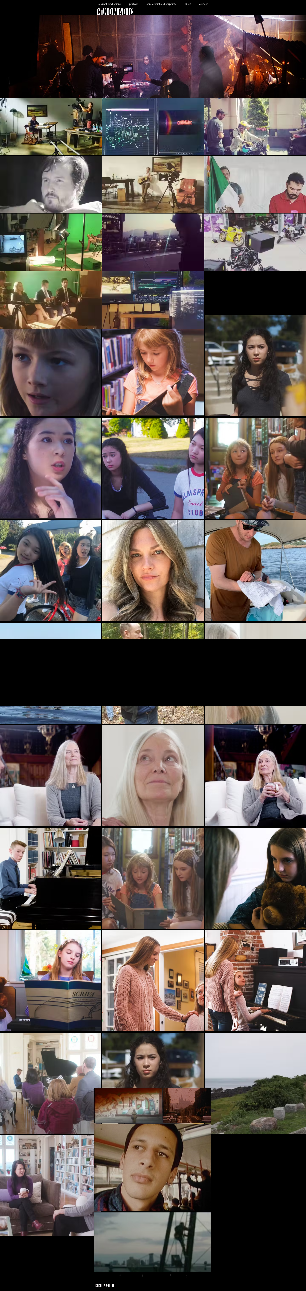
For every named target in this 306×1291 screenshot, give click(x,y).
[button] (20, 2)
